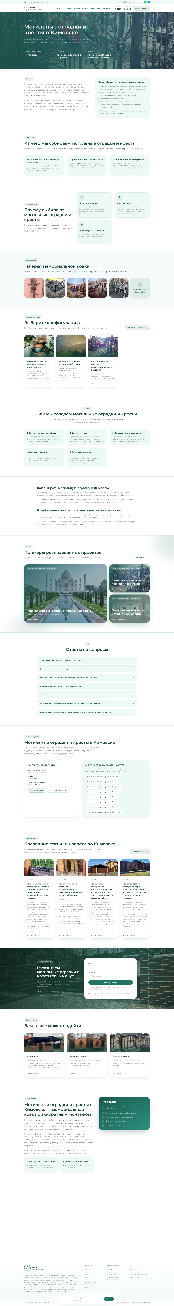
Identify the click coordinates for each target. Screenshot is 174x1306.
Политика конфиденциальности (120, 1302)
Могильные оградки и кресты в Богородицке (104, 787)
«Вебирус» (146, 1302)
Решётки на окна (135, 1272)
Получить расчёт (110, 982)
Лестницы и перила (113, 1277)
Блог (99, 8)
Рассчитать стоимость (136, 327)
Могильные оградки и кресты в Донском (102, 802)
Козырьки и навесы (113, 1279)
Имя (90, 963)
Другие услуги (134, 1277)
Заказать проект (141, 8)
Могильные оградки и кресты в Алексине (103, 777)
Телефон (91, 972)
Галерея (77, 8)
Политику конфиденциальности (109, 987)
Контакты (106, 8)
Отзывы (85, 8)
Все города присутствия (58, 790)
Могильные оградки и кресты (139, 1274)
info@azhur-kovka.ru (40, 1249)
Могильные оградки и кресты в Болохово (103, 792)
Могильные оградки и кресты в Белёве (102, 782)
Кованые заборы (112, 1274)
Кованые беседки (135, 1269)
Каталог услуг (32, 20)
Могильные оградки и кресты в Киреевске (103, 812)
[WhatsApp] (145, 2)
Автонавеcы (110, 1269)
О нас (93, 8)
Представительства (90, 1282)
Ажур (33, 1302)
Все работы (140, 557)
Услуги (86, 1269)
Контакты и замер (36, 790)
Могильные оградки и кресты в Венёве (102, 797)
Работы (68, 8)
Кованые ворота (112, 1272)
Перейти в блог (138, 851)
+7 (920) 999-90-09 (122, 9)
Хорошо (109, 1299)
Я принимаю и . (108, 988)
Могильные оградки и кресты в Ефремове (103, 807)
